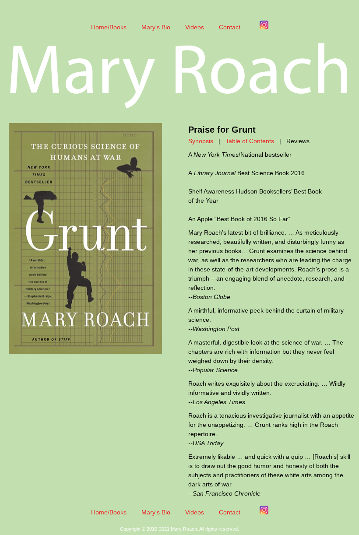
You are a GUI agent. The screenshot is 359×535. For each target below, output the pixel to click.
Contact (229, 27)
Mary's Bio (155, 27)
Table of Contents (249, 140)
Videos (194, 27)
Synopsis (200, 140)
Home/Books (109, 27)
